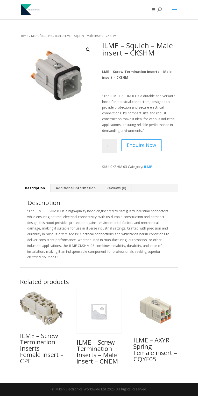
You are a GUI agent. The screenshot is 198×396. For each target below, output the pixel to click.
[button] (88, 49)
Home (24, 35)
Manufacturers (42, 35)
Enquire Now (141, 145)
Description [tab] (35, 188)
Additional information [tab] (76, 188)
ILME (58, 35)
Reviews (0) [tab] (116, 188)
